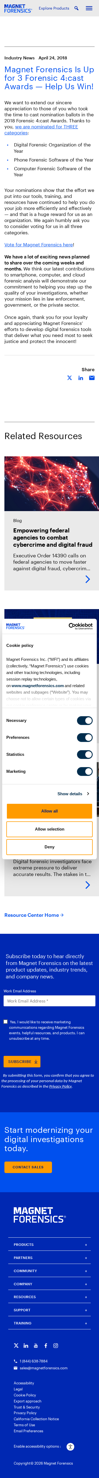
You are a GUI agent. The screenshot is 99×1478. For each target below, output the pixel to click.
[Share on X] (70, 377)
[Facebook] (45, 1345)
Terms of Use (24, 1425)
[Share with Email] (92, 377)
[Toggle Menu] (89, 8)
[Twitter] (16, 1345)
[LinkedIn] (26, 1345)
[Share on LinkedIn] (81, 377)
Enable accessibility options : (37, 1446)
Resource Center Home (31, 915)
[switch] (85, 737)
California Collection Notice (36, 1419)
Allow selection (49, 829)
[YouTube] (36, 1345)
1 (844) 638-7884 (34, 1361)
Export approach (28, 1401)
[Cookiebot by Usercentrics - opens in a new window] (70, 626)
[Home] (40, 1215)
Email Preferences (28, 1431)
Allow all (49, 811)
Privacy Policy (25, 1413)
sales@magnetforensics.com (44, 1368)
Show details (69, 793)
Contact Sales (28, 1167)
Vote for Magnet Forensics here (38, 244)
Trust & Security (27, 1407)
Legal (18, 1389)
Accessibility (24, 1383)
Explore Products (54, 8)
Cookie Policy (25, 1395)
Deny (49, 847)
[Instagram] (55, 1345)
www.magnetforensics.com (37, 685)
